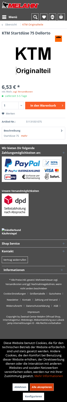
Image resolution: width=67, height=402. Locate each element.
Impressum (34, 312)
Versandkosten (14, 284)
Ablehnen (20, 387)
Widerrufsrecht (14, 305)
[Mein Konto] (52, 17)
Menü (13, 17)
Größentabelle (37, 293)
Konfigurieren (33, 396)
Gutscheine (55, 293)
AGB (56, 305)
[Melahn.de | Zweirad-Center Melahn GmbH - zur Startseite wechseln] (20, 8)
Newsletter (12, 299)
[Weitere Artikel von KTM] (58, 39)
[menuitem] (9, 17)
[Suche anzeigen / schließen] (35, 17)
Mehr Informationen (48, 376)
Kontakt (26, 299)
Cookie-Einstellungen (15, 293)
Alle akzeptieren (42, 387)
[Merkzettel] (43, 17)
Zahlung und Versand (46, 299)
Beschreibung (12, 130)
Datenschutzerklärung (38, 305)
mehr (24, 135)
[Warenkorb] (61, 17)
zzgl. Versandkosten (23, 91)
